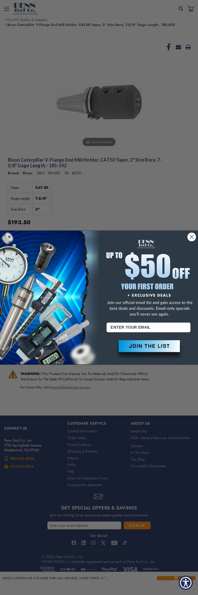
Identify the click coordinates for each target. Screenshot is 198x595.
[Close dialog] (191, 236)
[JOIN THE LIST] (148, 350)
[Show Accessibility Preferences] (186, 583)
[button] (148, 350)
